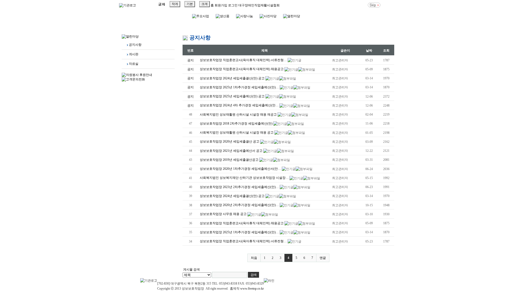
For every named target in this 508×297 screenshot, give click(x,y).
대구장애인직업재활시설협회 (259, 5)
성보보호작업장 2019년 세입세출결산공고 (229, 160)
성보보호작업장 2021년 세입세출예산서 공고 (231, 151)
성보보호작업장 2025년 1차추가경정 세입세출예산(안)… (240, 87)
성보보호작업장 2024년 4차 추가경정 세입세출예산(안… (239, 105)
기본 (190, 4)
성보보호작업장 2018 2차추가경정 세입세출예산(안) (236, 123)
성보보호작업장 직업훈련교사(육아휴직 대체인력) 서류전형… (244, 60)
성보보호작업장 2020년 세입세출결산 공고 (230, 141)
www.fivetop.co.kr (252, 288)
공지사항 (135, 45)
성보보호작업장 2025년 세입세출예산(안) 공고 (232, 96)
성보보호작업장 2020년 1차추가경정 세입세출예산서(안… (241, 169)
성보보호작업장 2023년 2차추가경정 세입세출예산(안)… (240, 187)
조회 (386, 50)
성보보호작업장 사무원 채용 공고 (223, 214)
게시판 (133, 54)
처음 (254, 258)
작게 (175, 4)
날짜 (369, 50)
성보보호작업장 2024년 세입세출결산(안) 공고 (232, 78)
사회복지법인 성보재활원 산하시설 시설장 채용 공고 (237, 132)
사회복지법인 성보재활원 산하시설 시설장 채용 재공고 (239, 114)
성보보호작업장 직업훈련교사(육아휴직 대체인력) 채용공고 (242, 69)
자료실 (133, 64)
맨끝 (323, 258)
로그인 (232, 5)
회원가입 (220, 5)
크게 (204, 4)
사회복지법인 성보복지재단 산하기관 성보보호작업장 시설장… (244, 178)
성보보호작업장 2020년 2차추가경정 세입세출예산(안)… (240, 205)
